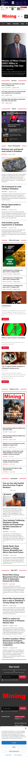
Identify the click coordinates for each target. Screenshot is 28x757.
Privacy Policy (8, 754)
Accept (14, 742)
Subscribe (22, 676)
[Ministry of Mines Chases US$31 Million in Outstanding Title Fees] (14, 45)
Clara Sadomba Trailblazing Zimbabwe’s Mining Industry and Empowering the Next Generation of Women (13, 524)
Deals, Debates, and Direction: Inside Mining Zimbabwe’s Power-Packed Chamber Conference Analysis (13, 453)
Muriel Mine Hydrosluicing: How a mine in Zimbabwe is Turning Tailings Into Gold (14, 601)
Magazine (5, 431)
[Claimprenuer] (14, 297)
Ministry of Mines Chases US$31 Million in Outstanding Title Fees (14, 63)
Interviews (5, 464)
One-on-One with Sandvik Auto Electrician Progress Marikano (13, 485)
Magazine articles (14, 389)
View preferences (14, 751)
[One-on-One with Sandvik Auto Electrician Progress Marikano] (14, 499)
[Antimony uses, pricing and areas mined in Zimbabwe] (14, 164)
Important (4, 154)
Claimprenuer (6, 306)
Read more (5, 319)
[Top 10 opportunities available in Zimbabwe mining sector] (14, 358)
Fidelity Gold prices (6, 87)
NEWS (3, 69)
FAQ (3, 303)
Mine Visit (5, 605)
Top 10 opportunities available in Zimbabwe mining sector (13, 367)
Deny (14, 747)
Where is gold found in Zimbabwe (13, 338)
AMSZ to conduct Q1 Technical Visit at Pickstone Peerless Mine (13, 621)
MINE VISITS (14, 570)
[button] (25, 728)
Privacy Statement (18, 754)
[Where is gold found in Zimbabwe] (14, 329)
